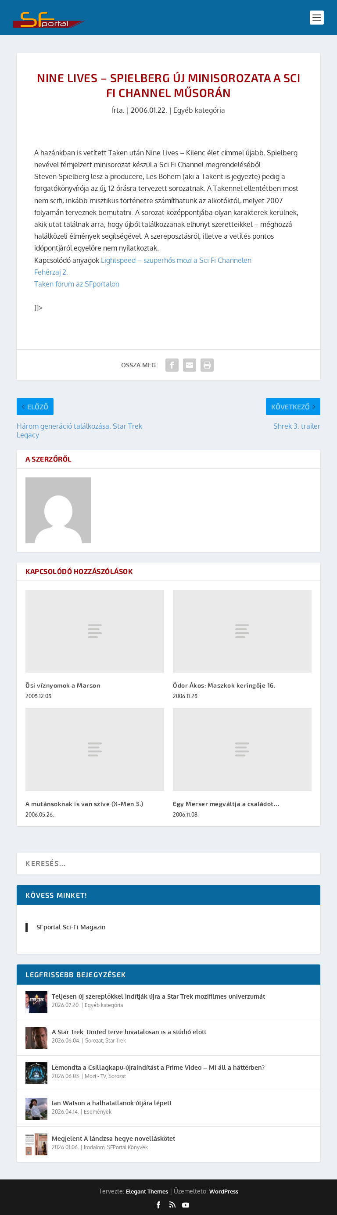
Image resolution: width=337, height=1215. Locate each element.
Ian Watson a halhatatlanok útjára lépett (112, 1103)
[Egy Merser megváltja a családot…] (242, 749)
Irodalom (94, 1147)
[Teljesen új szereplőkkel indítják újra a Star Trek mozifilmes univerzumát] (36, 1002)
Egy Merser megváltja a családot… (226, 803)
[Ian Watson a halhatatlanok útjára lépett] (36, 1109)
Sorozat (94, 1040)
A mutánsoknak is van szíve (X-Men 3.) (84, 803)
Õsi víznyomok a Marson (62, 685)
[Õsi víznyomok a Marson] (94, 631)
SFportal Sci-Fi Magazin (71, 927)
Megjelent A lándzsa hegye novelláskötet (113, 1138)
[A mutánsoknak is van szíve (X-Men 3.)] (94, 749)
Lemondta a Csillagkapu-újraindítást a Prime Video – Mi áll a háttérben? (158, 1067)
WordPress (223, 1191)
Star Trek (115, 1040)
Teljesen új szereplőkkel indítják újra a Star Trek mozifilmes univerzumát (158, 996)
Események (97, 1111)
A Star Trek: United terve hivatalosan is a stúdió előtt (129, 1032)
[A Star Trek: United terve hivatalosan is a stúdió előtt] (36, 1038)
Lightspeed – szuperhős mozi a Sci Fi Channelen (176, 260)
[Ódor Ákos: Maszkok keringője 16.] (242, 631)
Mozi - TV (95, 1076)
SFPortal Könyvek (127, 1147)
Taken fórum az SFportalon (76, 284)
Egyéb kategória (199, 110)
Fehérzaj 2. (51, 272)
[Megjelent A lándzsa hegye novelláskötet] (36, 1144)
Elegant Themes (147, 1191)
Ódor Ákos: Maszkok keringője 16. (224, 685)
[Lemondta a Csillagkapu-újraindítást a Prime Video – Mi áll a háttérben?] (36, 1073)
